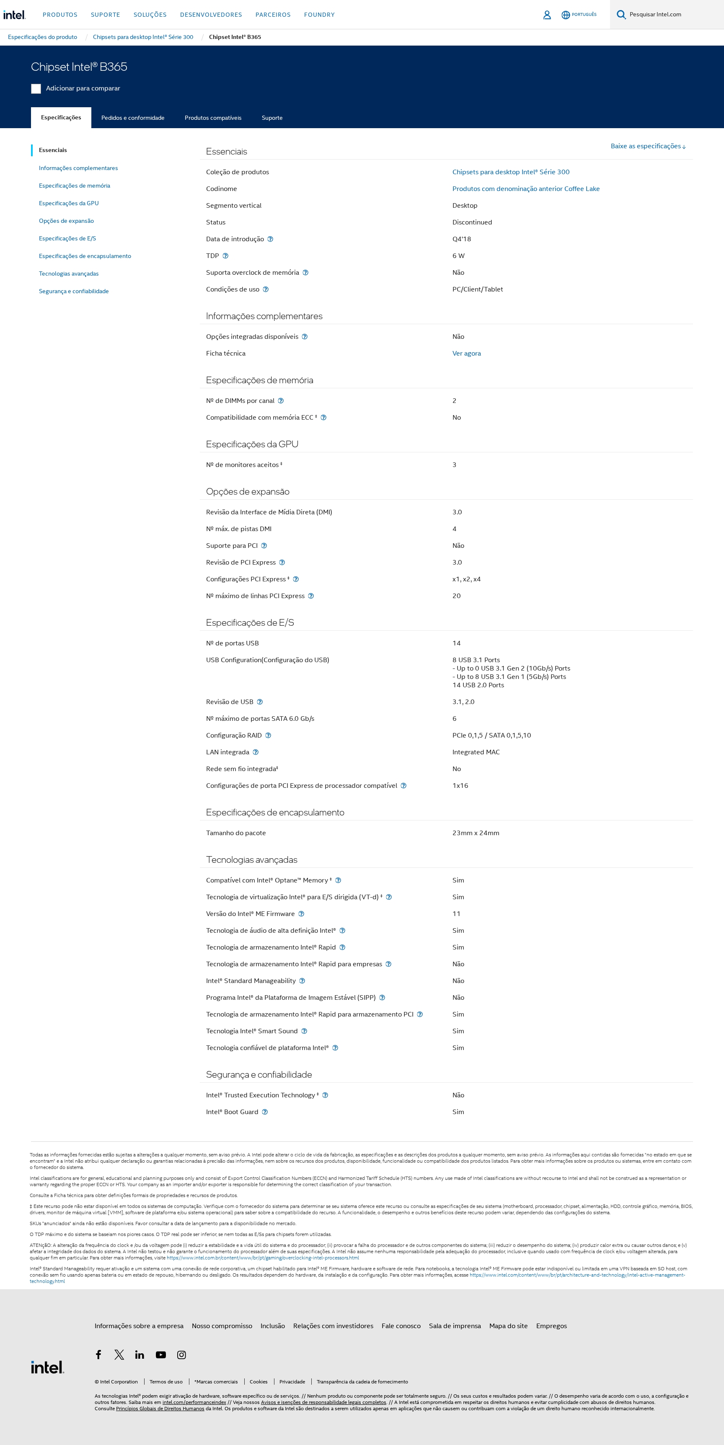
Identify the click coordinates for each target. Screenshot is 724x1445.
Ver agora (466, 353)
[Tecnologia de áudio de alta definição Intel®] (342, 930)
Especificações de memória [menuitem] (74, 185)
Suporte (272, 117)
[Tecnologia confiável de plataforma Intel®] (335, 1047)
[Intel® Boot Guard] (264, 1111)
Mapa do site (508, 1326)
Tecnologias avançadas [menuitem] (69, 273)
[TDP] (225, 255)
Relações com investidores (333, 1326)
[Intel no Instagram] (181, 1356)
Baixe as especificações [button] (646, 146)
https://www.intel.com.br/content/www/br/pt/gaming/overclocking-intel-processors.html (263, 1257)
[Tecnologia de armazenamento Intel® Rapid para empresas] (388, 964)
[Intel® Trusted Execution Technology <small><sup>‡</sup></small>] (325, 1095)
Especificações (61, 117)
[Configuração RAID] (268, 735)
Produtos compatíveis (213, 117)
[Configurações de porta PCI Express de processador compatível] (403, 785)
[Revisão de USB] (259, 701)
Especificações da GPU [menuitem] (69, 203)
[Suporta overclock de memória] (305, 272)
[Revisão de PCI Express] (282, 562)
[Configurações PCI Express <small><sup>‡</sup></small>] (295, 579)
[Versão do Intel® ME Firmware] (301, 913)
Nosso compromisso (222, 1326)
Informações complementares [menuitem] (78, 168)
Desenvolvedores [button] (211, 14)
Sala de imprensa (455, 1326)
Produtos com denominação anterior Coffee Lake (526, 189)
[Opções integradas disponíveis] (304, 336)
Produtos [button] (60, 14)
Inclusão (273, 1326)
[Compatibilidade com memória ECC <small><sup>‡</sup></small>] (323, 417)
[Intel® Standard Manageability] (302, 980)
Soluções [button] (150, 14)
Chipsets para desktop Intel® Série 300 (511, 172)
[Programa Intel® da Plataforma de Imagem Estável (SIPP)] (382, 997)
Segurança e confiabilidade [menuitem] (74, 291)
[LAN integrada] (255, 752)
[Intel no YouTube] (161, 1356)
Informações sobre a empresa (139, 1326)
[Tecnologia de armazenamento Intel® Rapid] (342, 947)
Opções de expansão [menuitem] (66, 220)
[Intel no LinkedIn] (140, 1356)
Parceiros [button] (273, 14)
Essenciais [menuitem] (53, 150)
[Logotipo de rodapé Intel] (48, 1366)
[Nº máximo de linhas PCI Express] (310, 595)
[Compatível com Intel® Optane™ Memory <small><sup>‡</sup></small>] (338, 880)
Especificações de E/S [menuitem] (67, 238)
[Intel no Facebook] (98, 1356)
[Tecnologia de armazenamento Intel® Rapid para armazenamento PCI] (419, 1014)
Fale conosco (401, 1326)
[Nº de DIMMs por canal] (280, 400)
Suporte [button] (105, 14)
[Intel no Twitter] (119, 1356)
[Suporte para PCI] (264, 545)
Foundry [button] (319, 14)
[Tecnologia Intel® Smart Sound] (304, 1031)
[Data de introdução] (270, 239)
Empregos (551, 1326)
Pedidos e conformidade (133, 117)
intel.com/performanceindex (194, 1402)
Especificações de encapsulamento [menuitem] (85, 256)
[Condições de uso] (265, 289)
